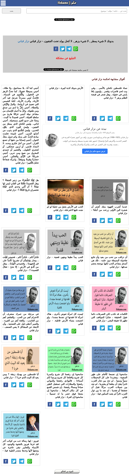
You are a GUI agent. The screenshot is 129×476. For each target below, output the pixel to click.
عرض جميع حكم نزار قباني (94, 151)
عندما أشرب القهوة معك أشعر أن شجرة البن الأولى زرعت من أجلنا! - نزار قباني (109, 210)
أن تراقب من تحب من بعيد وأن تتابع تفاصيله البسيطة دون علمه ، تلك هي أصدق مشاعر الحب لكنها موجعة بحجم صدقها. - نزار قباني (109, 261)
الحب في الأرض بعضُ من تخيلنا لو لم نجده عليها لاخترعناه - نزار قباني (65, 208)
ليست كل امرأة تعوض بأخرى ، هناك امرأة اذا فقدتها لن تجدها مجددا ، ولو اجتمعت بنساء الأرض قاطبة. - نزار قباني (65, 318)
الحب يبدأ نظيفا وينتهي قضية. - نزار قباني (65, 258)
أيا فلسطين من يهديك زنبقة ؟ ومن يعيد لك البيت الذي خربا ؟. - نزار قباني (21, 376)
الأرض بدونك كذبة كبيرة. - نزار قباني (66, 88)
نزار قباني (23, 41)
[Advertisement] (64, 27)
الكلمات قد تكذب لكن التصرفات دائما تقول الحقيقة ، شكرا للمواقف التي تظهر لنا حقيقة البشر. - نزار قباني (109, 317)
